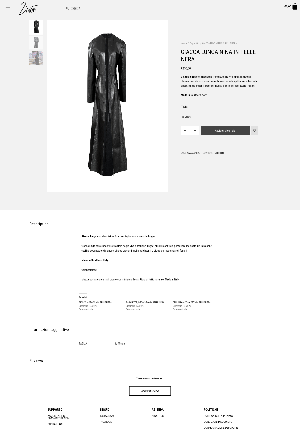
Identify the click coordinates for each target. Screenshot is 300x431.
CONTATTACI (55, 424)
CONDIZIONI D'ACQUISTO (218, 421)
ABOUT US (158, 416)
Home (184, 43)
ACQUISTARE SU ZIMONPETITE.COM (58, 417)
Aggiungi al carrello (225, 130)
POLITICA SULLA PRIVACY (218, 416)
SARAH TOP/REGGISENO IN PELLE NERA (145, 302)
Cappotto (194, 43)
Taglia (184, 106)
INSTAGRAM (107, 416)
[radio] (186, 117)
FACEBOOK (106, 421)
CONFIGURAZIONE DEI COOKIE (221, 427)
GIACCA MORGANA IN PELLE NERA (95, 302)
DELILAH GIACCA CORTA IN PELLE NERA (192, 302)
